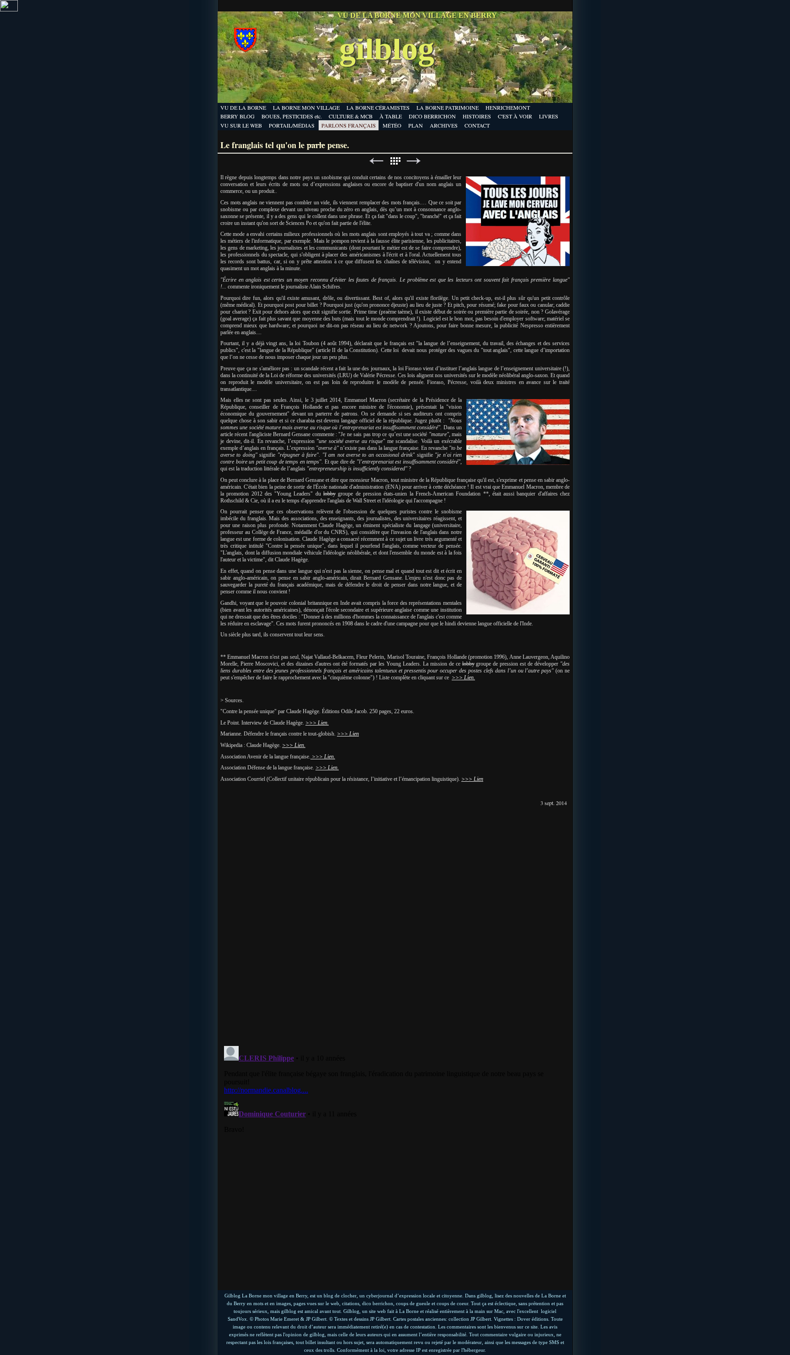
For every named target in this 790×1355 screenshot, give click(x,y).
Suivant (414, 161)
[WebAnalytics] (9, 9)
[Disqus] (395, 922)
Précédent (376, 161)
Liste (395, 161)
